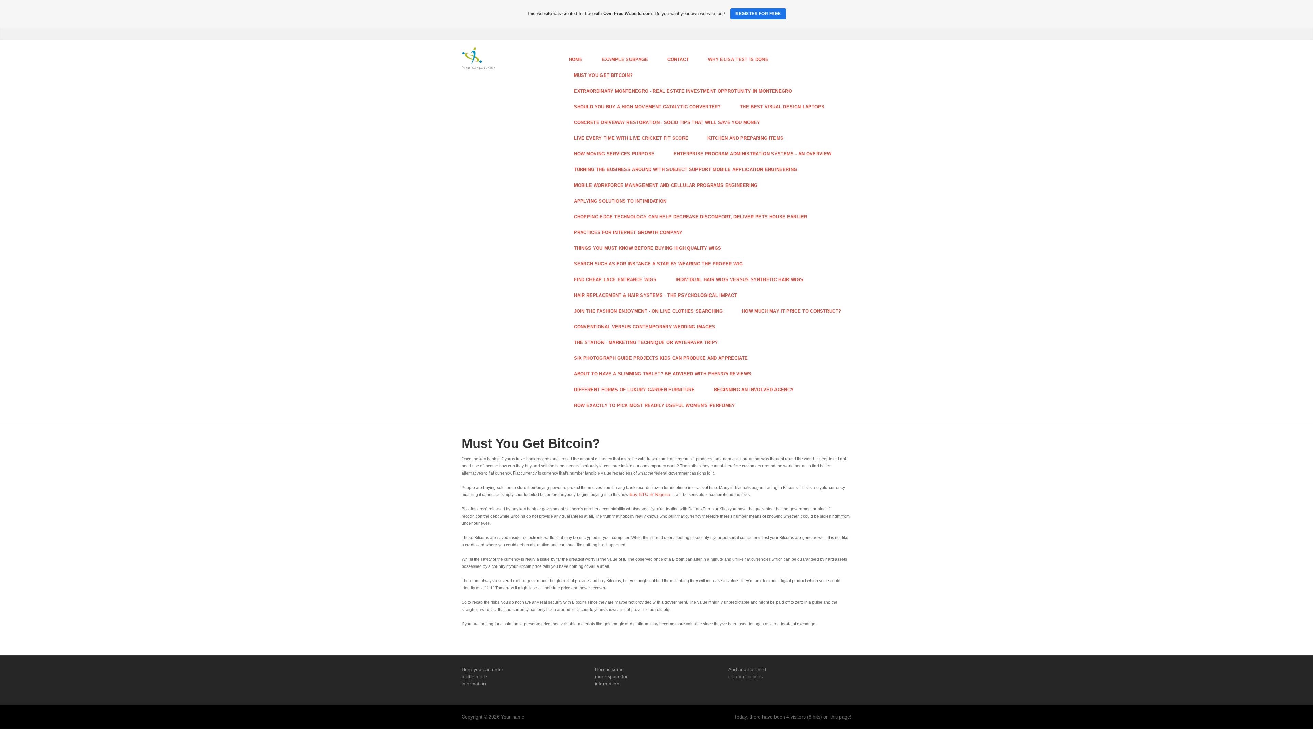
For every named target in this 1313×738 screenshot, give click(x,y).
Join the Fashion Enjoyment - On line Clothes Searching (648, 311)
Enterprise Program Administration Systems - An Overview (752, 153)
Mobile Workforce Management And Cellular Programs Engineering (666, 185)
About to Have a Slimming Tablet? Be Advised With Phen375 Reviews (663, 374)
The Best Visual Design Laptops (782, 106)
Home (576, 59)
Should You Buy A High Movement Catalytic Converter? (647, 106)
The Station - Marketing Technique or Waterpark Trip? (646, 342)
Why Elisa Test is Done (738, 59)
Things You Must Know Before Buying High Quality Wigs (647, 248)
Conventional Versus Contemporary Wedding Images (644, 326)
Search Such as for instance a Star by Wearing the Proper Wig (658, 263)
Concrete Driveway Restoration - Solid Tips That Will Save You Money (667, 122)
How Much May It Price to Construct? (791, 311)
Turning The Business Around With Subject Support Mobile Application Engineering (685, 169)
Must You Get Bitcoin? (603, 75)
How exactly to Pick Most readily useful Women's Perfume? (654, 405)
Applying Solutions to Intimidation (620, 201)
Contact (678, 59)
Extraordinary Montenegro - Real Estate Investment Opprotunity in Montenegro (683, 91)
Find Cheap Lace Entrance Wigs (615, 279)
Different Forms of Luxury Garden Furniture (634, 389)
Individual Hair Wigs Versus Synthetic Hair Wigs (739, 279)
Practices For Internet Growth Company (628, 232)
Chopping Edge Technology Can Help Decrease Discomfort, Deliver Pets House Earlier (690, 216)
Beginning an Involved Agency (754, 389)
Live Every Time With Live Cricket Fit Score (631, 138)
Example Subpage (625, 59)
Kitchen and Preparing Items (745, 138)
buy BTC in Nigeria (649, 494)
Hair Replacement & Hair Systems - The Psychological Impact (655, 295)
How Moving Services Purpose (614, 153)
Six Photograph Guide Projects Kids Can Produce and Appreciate (661, 358)
